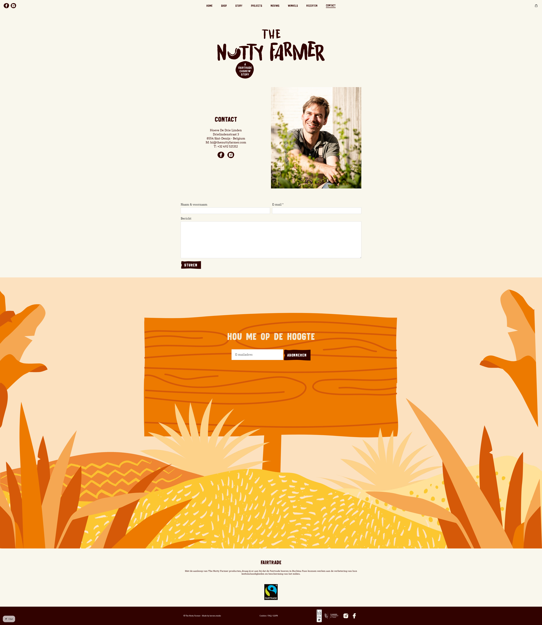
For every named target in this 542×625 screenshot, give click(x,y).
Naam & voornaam (194, 204)
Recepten (311, 5)
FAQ (269, 616)
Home (209, 5)
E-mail (278, 204)
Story (238, 5)
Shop (224, 5)
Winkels (293, 5)
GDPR (275, 616)
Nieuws (275, 5)
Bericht (186, 218)
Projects (256, 5)
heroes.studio (215, 616)
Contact (331, 5)
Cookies (263, 616)
